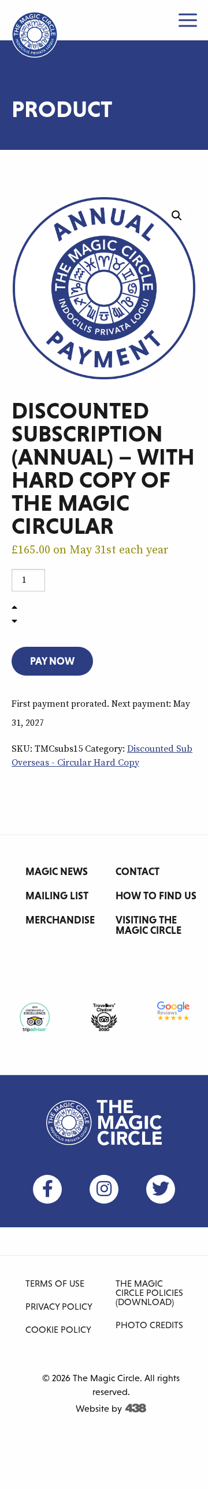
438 (135, 1408)
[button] (176, 215)
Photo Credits (149, 1325)
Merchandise (60, 920)
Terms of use (54, 1283)
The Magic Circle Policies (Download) (149, 1292)
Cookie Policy (58, 1329)
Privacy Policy (58, 1306)
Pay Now (52, 661)
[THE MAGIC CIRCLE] (35, 35)
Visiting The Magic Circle (148, 925)
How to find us (156, 895)
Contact (137, 871)
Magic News (56, 871)
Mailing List (56, 895)
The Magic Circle (104, 1122)
